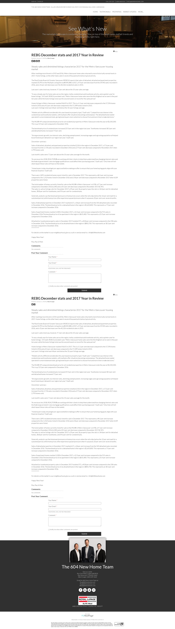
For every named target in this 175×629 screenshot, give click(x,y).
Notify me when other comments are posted (63, 286)
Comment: (52, 272)
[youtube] (90, 590)
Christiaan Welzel (82, 619)
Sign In (33, 1)
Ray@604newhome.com (87, 584)
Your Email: (52, 263)
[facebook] (81, 590)
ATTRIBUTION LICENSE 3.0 (97, 619)
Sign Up (40, 1)
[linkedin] (85, 590)
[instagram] (94, 590)
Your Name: (52, 257)
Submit (84, 290)
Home (95, 12)
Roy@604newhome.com (87, 582)
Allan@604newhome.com (87, 585)
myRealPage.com (87, 616)
